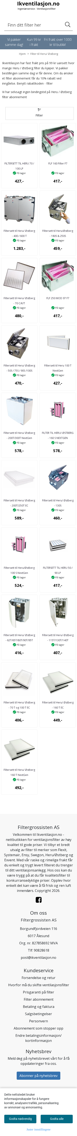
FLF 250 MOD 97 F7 (57, 298)
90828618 (41, 950)
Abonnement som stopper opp (38, 1028)
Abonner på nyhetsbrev (38, 1075)
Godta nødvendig (20, 1118)
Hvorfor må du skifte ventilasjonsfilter (38, 985)
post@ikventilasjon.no (38, 957)
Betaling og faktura (38, 1006)
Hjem (22, 54)
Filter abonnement (38, 999)
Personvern (38, 1021)
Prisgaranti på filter (38, 992)
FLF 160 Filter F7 (57, 163)
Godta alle (57, 1118)
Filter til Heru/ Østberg (44, 54)
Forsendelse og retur (38, 977)
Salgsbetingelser (38, 1014)
